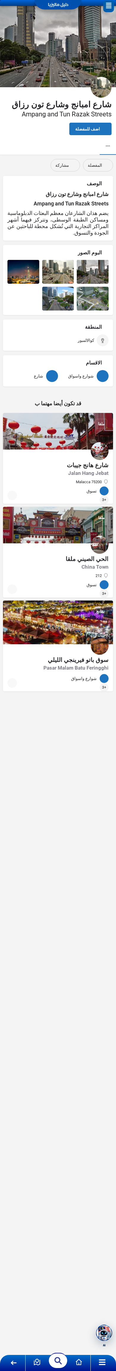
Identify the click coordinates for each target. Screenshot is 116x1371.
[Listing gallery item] (93, 272)
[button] (108, 6)
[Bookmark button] (12, 495)
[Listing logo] (101, 87)
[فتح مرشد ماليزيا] (104, 1333)
